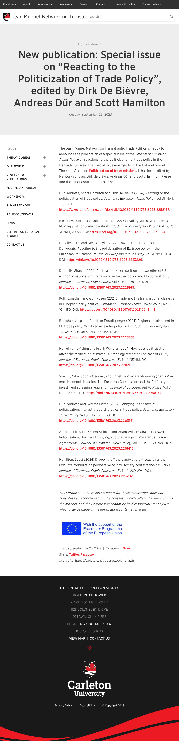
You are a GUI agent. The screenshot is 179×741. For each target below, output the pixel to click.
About (26, 4)
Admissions (43, 4)
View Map (77, 638)
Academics (65, 4)
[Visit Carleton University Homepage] (89, 679)
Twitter (74, 554)
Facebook (88, 554)
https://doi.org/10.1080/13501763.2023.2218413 (96, 448)
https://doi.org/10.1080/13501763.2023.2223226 (104, 260)
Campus (100, 4)
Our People (15, 166)
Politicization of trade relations (112, 171)
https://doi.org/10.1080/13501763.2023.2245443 (117, 310)
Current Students (151, 4)
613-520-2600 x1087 (96, 624)
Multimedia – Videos (22, 188)
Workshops (16, 196)
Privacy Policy (63, 705)
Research (84, 4)
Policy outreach (20, 214)
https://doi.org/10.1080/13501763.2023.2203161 (96, 421)
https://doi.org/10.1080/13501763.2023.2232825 (97, 476)
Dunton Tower (93, 595)
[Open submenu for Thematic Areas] (44, 157)
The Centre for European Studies (89, 588)
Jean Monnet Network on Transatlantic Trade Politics (70, 16)
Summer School (19, 205)
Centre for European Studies (23, 233)
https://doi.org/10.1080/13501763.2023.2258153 (123, 393)
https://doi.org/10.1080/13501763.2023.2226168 (96, 287)
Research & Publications (17, 177)
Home (82, 44)
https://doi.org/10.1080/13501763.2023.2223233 (97, 337)
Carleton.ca (9, 4)
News (94, 44)
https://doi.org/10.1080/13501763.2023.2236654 (127, 232)
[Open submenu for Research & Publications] (44, 175)
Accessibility (87, 705)
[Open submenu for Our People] (44, 166)
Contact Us (15, 244)
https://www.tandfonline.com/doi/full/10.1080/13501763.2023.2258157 (114, 210)
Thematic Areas (19, 157)
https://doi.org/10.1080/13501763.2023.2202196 (96, 365)
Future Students (124, 4)
